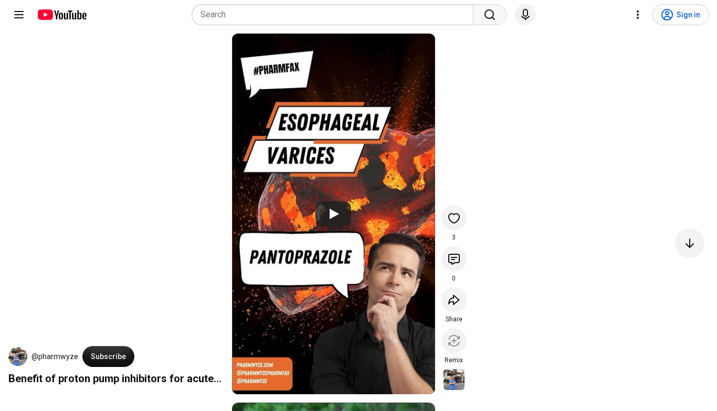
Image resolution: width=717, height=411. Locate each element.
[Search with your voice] (525, 14)
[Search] (490, 14)
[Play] (333, 213)
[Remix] (454, 340)
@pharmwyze (54, 356)
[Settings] (637, 14)
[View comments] (454, 259)
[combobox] (336, 14)
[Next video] (689, 243)
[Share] (454, 299)
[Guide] (19, 14)
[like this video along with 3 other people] (454, 218)
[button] (17, 356)
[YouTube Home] (61, 14)
